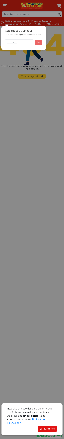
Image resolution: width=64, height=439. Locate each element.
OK (38, 42)
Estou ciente (47, 428)
